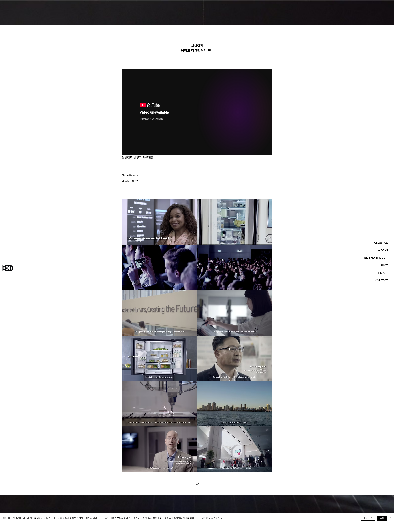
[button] (159, 222)
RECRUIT (382, 273)
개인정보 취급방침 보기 (213, 518)
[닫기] (390, 518)
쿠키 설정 (368, 518)
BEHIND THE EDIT (376, 258)
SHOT (384, 265)
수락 (382, 518)
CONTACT (381, 280)
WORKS (383, 250)
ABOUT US (381, 242)
